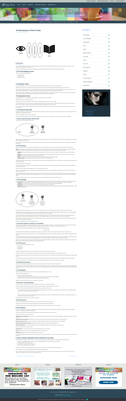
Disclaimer (69, 395)
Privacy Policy (61, 395)
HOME (18, 4)
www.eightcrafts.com (19, 64)
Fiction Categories (86, 30)
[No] (124, 399)
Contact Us (112, 1)
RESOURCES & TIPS (51, 4)
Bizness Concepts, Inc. (67, 394)
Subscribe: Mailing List (120, 1)
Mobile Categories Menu (70, 36)
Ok (87, 399)
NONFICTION (30, 4)
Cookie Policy (66, 395)
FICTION (23, 4)
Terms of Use (56, 395)
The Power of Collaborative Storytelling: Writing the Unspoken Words (96, 109)
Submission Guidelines (91, 1)
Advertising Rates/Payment (102, 1)
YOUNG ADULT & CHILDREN (40, 4)
